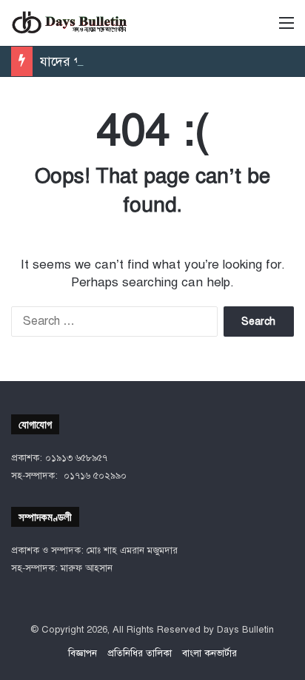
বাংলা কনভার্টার (209, 653)
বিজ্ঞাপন (82, 653)
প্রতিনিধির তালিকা (139, 653)
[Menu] (286, 28)
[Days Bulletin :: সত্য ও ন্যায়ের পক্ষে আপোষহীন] (70, 23)
